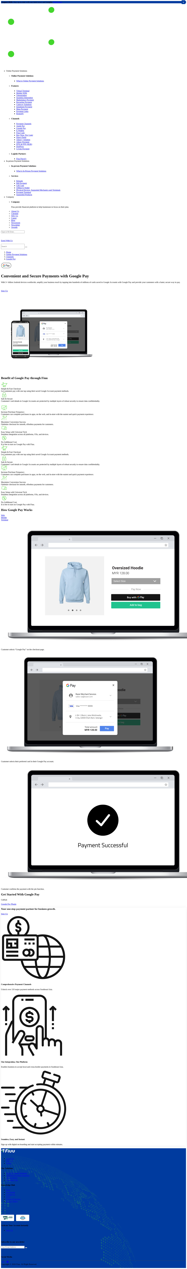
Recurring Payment (24, 102)
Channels (10, 257)
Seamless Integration (24, 98)
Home (8, 252)
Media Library (12, 1178)
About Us (15, 211)
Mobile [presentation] (4, 518)
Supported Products (24, 195)
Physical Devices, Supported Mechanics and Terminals (38, 190)
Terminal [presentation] (4, 520)
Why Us (14, 216)
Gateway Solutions (24, 104)
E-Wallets (20, 130)
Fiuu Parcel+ (21, 159)
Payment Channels (23, 124)
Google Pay (21, 128)
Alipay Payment (22, 142)
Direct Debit (21, 137)
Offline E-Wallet (23, 188)
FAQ (8, 1197)
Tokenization (21, 95)
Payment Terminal (23, 192)
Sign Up (4, 291)
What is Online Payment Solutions (30, 81)
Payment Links (22, 111)
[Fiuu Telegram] (7, 1262)
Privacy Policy (12, 1201)
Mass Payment (22, 109)
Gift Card (20, 185)
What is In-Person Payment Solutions (31, 171)
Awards (14, 227)
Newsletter (15, 225)
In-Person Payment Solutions (17, 1175)
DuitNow (20, 146)
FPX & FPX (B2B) (24, 144)
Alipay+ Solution (23, 140)
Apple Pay (20, 126)
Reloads (19, 181)
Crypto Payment (22, 149)
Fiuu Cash (20, 133)
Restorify (20, 114)
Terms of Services (13, 1199)
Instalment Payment (24, 107)
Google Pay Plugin (8, 904)
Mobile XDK (21, 93)
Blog (13, 220)
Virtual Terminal (22, 91)
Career (14, 218)
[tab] (93, 515)
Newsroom (15, 223)
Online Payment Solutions (16, 254)
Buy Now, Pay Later (24, 135)
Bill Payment (21, 183)
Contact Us (10, 1194)
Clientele (14, 213)
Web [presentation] (3, 515)
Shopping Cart (12, 1180)
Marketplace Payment (25, 100)
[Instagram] (3, 1262)
